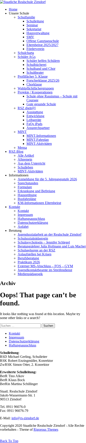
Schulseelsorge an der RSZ (36, 250)
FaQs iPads (34, 124)
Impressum (25, 215)
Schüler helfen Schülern (43, 61)
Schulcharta (26, 53)
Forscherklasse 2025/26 (42, 80)
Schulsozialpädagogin (33, 238)
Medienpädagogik (30, 274)
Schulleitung (35, 21)
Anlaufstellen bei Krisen (34, 254)
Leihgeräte (33, 120)
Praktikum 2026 (29, 262)
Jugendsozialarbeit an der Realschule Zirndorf (49, 234)
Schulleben (25, 167)
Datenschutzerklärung (33, 222)
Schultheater (35, 72)
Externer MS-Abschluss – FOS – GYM (45, 266)
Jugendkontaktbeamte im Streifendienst (45, 270)
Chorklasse (34, 84)
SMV (30, 37)
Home (13, 9)
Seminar (32, 25)
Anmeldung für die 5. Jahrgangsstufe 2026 (47, 179)
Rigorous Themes (46, 429)
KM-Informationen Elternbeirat (39, 203)
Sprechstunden (28, 183)
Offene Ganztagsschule (42, 41)
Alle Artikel (26, 155)
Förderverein (35, 49)
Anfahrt (23, 226)
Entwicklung (35, 116)
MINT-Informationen (41, 136)
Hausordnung (27, 195)
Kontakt (14, 207)
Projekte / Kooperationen (35, 92)
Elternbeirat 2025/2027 (42, 45)
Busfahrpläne (27, 199)
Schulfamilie (26, 17)
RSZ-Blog (16, 151)
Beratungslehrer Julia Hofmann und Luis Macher (52, 246)
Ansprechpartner (38, 128)
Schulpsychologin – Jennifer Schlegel (44, 242)
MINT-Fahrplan (37, 140)
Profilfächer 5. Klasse (33, 76)
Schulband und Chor (40, 68)
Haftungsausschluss (31, 219)
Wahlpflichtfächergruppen (36, 88)
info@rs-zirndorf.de (25, 418)
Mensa (22, 147)
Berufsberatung (28, 258)
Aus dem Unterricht (31, 163)
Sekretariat (33, 29)
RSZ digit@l (27, 108)
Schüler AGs (27, 57)
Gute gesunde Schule (41, 104)
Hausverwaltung (37, 33)
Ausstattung (34, 112)
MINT (22, 132)
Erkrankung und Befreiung (36, 191)
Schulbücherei (36, 64)
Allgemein (25, 159)
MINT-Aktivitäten (39, 143)
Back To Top (9, 441)
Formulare (25, 187)
